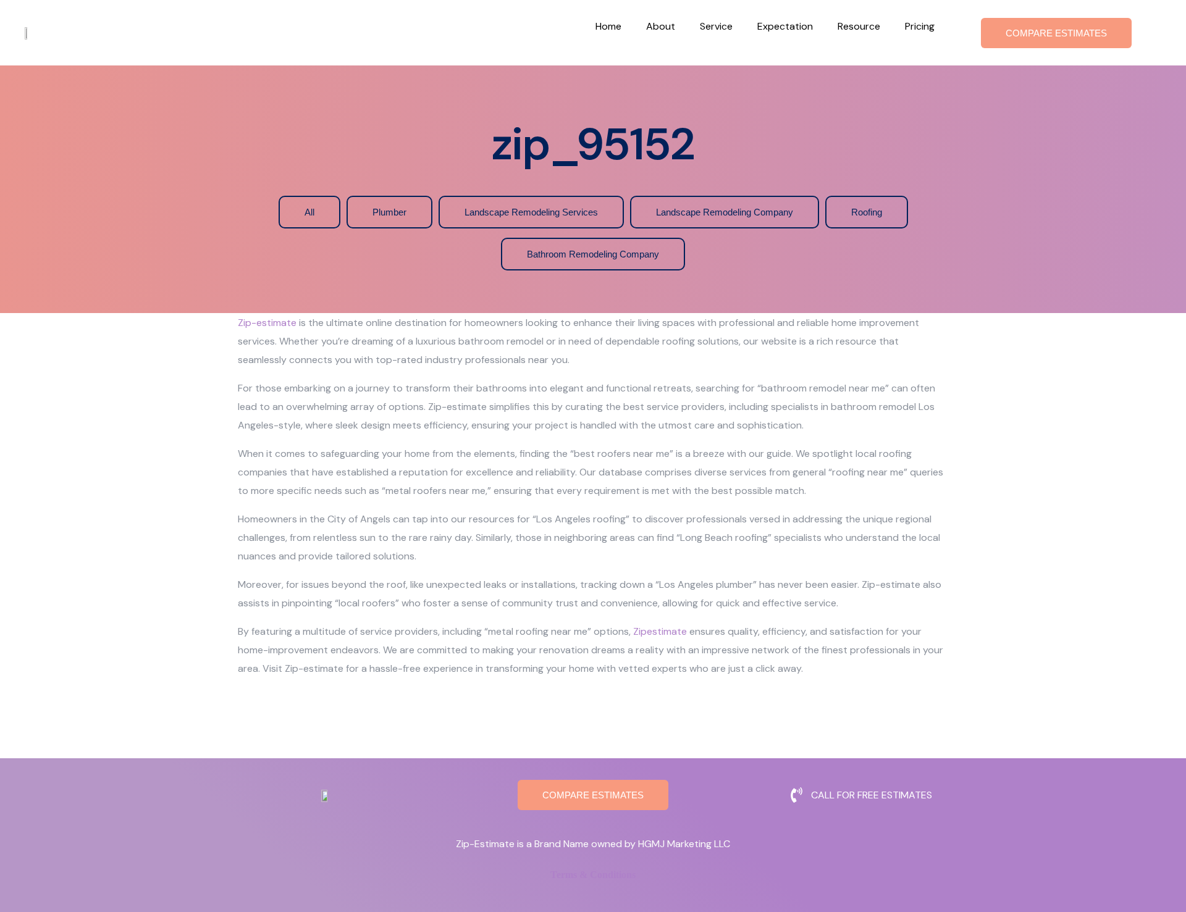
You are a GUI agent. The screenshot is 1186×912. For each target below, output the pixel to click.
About (660, 26)
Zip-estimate (267, 322)
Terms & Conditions (593, 874)
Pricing (920, 26)
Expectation (785, 26)
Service (716, 26)
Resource (859, 26)
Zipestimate (660, 631)
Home (608, 26)
